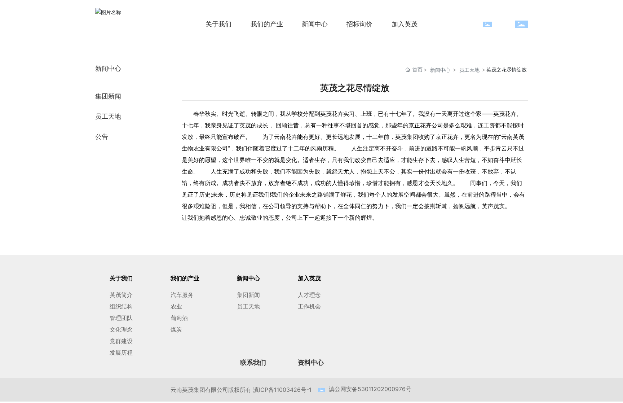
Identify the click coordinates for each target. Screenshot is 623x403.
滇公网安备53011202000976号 (370, 389)
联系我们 (254, 362)
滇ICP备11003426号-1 (282, 389)
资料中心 (311, 362)
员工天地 (469, 70)
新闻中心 (440, 70)
